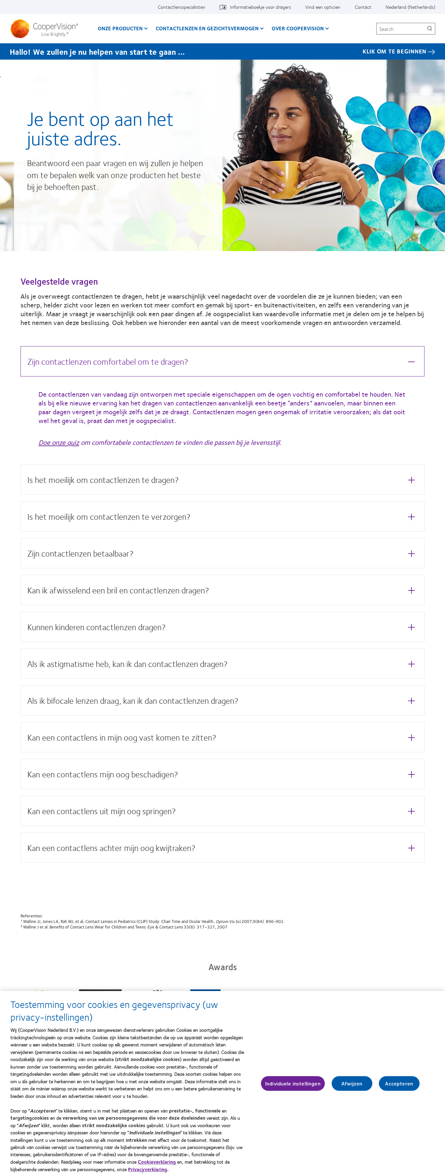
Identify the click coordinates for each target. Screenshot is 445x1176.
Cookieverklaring (157, 1162)
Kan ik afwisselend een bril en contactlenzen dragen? (118, 590)
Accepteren (399, 1083)
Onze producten (120, 28)
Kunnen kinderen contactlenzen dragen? (96, 626)
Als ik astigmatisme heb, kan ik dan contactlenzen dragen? (127, 663)
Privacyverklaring (147, 1169)
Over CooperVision (298, 28)
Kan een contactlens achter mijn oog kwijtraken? (111, 847)
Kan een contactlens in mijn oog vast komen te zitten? (121, 737)
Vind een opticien (322, 7)
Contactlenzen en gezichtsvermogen (207, 28)
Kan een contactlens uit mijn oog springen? (101, 810)
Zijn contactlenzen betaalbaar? (80, 553)
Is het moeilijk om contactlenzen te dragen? (103, 479)
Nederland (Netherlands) (410, 7)
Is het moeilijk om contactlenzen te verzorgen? (109, 516)
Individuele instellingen (293, 1083)
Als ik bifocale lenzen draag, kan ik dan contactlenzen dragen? (132, 700)
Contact (363, 7)
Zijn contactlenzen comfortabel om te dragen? (107, 361)
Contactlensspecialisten (181, 7)
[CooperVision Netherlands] (47, 28)
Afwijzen (351, 1083)
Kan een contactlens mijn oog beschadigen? (102, 774)
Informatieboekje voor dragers (260, 7)
